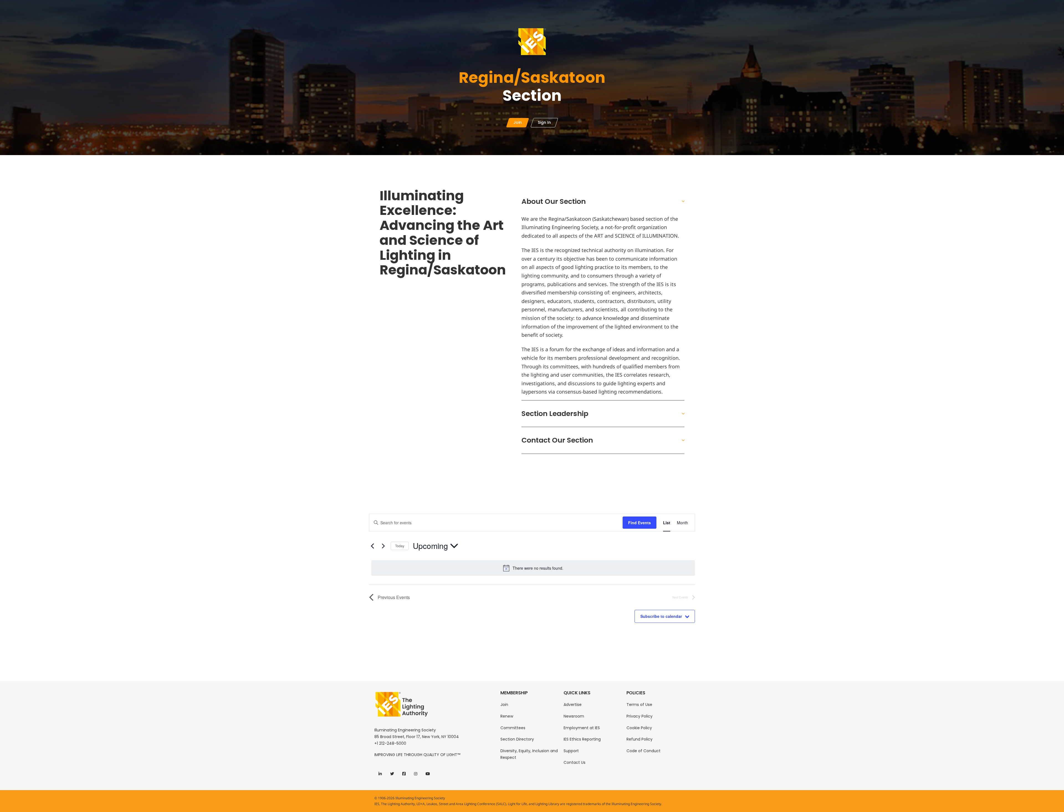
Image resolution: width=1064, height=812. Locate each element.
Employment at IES (582, 728)
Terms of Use (639, 704)
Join (504, 704)
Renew (506, 716)
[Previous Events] (372, 546)
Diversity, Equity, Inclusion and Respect (529, 754)
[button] (603, 201)
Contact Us (574, 762)
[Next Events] (383, 546)
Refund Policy (639, 739)
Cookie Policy (639, 728)
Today (399, 545)
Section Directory (517, 739)
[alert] (533, 568)
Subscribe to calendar (661, 616)
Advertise (573, 704)
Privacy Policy (639, 716)
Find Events (639, 522)
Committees (512, 728)
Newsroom (574, 716)
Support (571, 751)
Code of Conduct (643, 751)
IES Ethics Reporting (582, 739)
